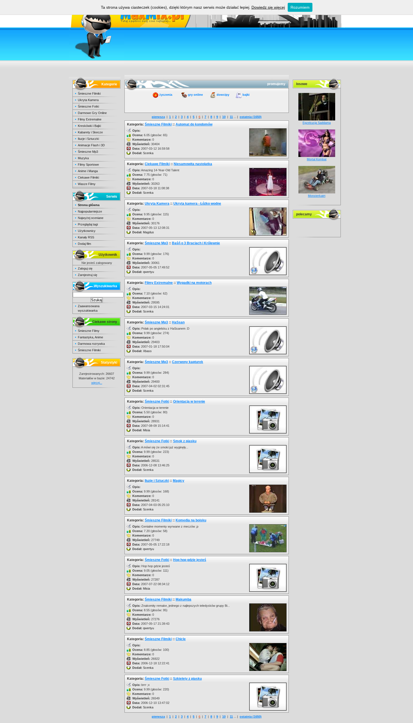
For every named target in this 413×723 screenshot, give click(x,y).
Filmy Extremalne (89, 119)
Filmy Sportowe (88, 164)
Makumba (183, 599)
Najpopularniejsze (90, 211)
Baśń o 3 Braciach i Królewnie (196, 243)
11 (231, 116)
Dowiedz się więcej (268, 7)
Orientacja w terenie (189, 401)
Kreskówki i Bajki (89, 125)
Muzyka (83, 158)
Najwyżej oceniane (90, 218)
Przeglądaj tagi (88, 224)
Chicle (181, 639)
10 (224, 116)
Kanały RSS (86, 237)
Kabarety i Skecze (90, 132)
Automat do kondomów (194, 124)
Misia (146, 430)
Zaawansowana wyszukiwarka (88, 308)
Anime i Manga (88, 171)
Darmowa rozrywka (91, 343)
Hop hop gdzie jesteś (189, 560)
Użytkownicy (87, 230)
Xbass (147, 351)
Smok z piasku (184, 441)
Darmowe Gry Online (92, 113)
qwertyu (148, 271)
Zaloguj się (85, 268)
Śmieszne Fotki (88, 106)
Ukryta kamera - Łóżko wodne (197, 204)
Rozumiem (300, 7)
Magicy (178, 481)
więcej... (96, 382)
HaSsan (178, 322)
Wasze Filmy (87, 184)
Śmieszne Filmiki (89, 93)
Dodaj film (84, 243)
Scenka (148, 153)
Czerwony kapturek (187, 362)
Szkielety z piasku (187, 679)
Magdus (148, 232)
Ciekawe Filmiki (88, 177)
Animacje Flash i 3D (91, 145)
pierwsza (158, 116)
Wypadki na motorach (194, 283)
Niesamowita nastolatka (193, 164)
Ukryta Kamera (88, 100)
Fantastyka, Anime (90, 337)
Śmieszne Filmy (88, 330)
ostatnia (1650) (251, 116)
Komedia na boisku (191, 520)
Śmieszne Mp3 (88, 151)
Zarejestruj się (87, 275)
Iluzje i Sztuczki (88, 138)
